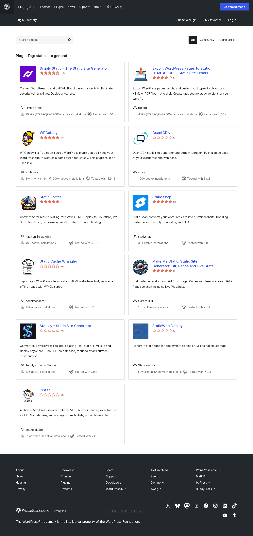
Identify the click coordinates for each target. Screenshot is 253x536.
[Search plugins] (69, 40)
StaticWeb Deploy (167, 326)
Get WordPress (234, 7)
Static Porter (50, 197)
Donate (157, 482)
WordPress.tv (116, 488)
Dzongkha (60, 510)
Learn (109, 470)
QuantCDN (161, 133)
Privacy (20, 488)
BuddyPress (205, 488)
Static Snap (161, 197)
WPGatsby (49, 133)
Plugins (65, 482)
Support (111, 476)
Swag (156, 488)
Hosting (21, 482)
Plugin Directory (26, 20)
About (20, 470)
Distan (45, 390)
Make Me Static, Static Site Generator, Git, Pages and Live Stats (183, 263)
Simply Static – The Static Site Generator (74, 68)
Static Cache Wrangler (58, 261)
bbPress (203, 482)
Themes (66, 476)
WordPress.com (208, 470)
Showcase (68, 470)
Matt (200, 476)
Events (155, 476)
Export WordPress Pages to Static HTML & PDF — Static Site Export (181, 70)
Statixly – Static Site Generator (65, 326)
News (19, 476)
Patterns (66, 488)
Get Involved (159, 470)
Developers (113, 482)
